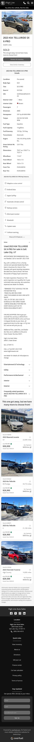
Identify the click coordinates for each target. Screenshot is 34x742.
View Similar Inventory (17, 65)
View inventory (17, 644)
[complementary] (28, 736)
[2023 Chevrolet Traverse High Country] (17, 553)
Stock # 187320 (7, 567)
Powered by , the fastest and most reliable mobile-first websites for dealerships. (17, 732)
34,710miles (27, 484)
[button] (24, 3)
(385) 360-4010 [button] (19, 631)
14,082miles (27, 572)
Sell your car (17, 660)
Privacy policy (17, 675)
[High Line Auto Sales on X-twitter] (15, 613)
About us (17, 649)
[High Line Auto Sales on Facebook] (10, 613)
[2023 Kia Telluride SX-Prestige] (17, 464)
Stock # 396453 (7, 435)
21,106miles (27, 528)
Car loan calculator (17, 670)
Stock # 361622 (7, 479)
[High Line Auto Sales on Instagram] (19, 613)
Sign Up (17, 718)
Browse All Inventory (17, 59)
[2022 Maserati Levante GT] (17, 420)
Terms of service (17, 681)
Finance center (17, 665)
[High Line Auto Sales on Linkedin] (23, 613)
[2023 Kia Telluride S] (17, 509)
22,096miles (27, 440)
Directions (17, 655)
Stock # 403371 (7, 523)
